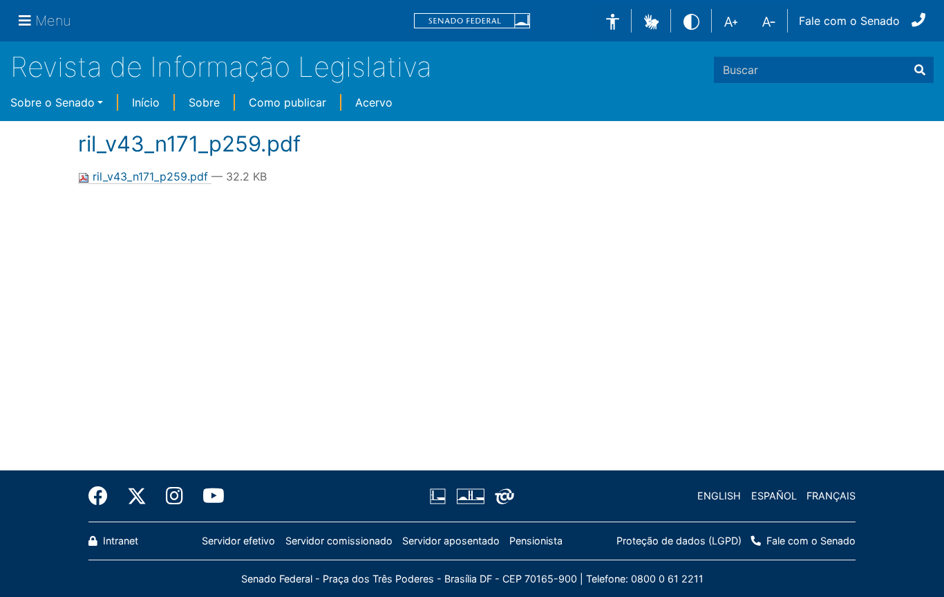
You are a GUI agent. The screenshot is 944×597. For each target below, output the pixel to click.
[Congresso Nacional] (470, 496)
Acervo (374, 102)
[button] (651, 20)
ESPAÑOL (774, 496)
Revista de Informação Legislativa (221, 67)
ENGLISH (719, 496)
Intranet (119, 541)
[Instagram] (174, 496)
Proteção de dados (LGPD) (679, 541)
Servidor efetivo (238, 541)
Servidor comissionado (339, 541)
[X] (136, 496)
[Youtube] (209, 496)
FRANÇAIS (831, 496)
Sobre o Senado (52, 102)
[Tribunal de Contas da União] (502, 496)
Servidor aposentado (451, 541)
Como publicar (287, 102)
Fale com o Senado (849, 21)
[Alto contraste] (691, 20)
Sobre (204, 102)
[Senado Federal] (472, 21)
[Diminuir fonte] (769, 20)
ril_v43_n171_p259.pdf (150, 176)
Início (146, 102)
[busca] (920, 69)
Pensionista (536, 541)
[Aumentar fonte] (731, 20)
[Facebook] (102, 496)
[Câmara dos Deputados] (440, 496)
